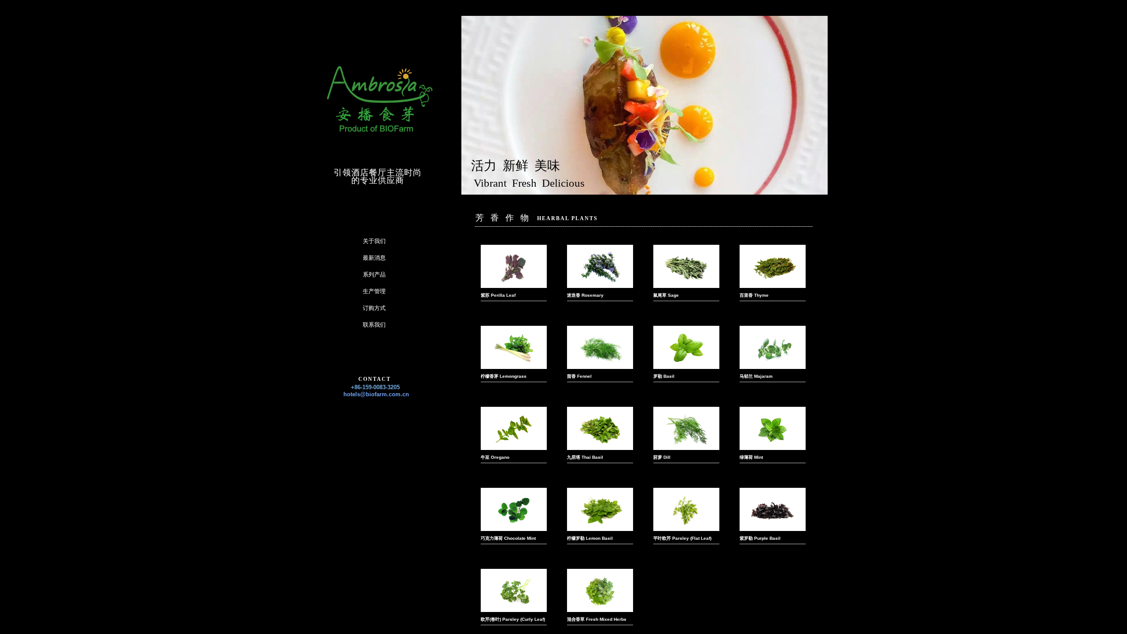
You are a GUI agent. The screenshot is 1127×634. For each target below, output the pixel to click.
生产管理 (374, 291)
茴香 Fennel (579, 376)
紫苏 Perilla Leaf (498, 295)
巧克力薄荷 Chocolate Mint (508, 538)
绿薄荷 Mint (751, 457)
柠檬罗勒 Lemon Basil (590, 538)
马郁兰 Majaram (756, 376)
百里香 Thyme (754, 295)
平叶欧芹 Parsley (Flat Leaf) (682, 538)
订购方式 (374, 308)
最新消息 (374, 257)
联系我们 (374, 324)
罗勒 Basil (663, 376)
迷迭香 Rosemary (585, 295)
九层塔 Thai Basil (585, 457)
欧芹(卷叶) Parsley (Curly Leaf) (513, 619)
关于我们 (374, 241)
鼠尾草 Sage (666, 295)
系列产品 (374, 274)
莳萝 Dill (661, 457)
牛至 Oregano (495, 457)
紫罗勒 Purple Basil (760, 538)
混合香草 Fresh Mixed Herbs (596, 619)
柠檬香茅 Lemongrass (504, 376)
